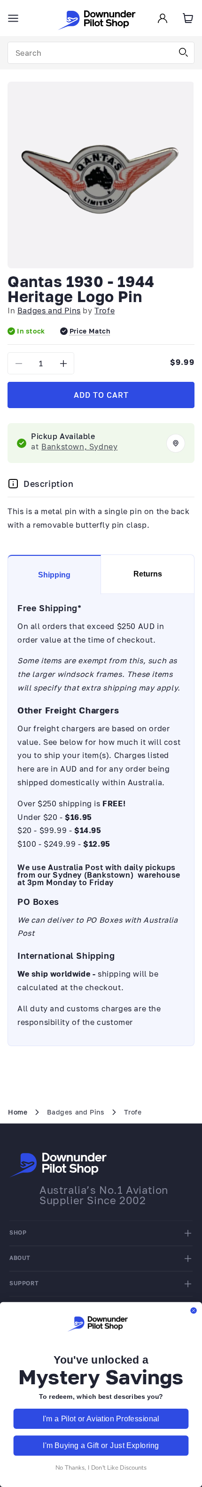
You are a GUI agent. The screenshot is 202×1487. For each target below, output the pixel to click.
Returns (147, 574)
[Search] (183, 52)
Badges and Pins (49, 310)
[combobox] (101, 52)
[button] (13, 18)
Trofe (104, 310)
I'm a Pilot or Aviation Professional (101, 1418)
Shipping (54, 575)
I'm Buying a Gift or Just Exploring (101, 1445)
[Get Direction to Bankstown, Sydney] (175, 443)
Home (17, 1112)
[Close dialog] (193, 1310)
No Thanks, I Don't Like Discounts (101, 1468)
